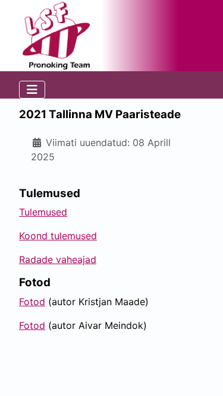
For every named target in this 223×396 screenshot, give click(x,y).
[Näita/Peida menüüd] (32, 90)
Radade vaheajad (57, 259)
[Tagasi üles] (202, 374)
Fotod (32, 302)
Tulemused (43, 212)
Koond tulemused (58, 236)
